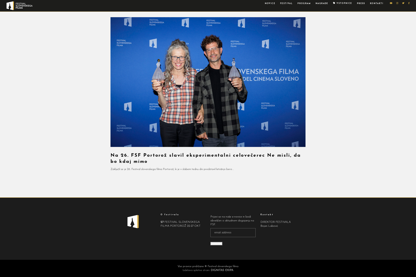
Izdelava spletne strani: (207, 270)
